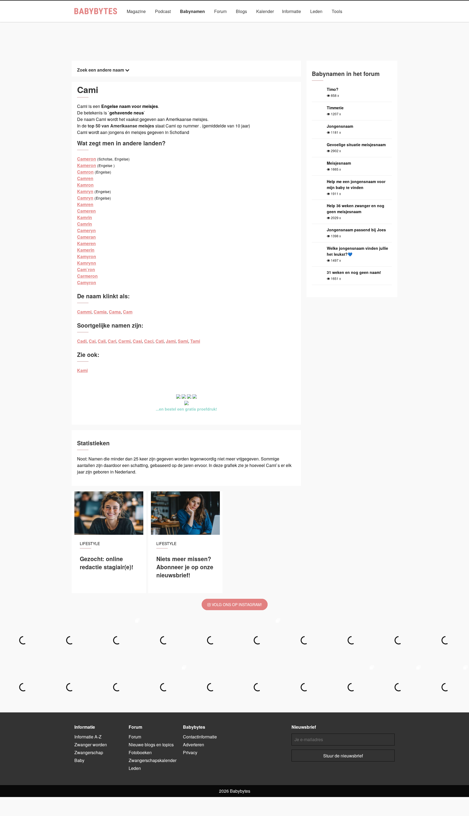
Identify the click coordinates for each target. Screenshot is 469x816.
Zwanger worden (90, 744)
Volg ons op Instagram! (236, 604)
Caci (148, 341)
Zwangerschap (88, 752)
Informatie (291, 11)
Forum (220, 11)
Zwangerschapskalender (152, 760)
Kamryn (85, 191)
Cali (102, 341)
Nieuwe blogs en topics (151, 744)
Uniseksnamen (250, 23)
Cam (127, 312)
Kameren (86, 243)
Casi (137, 341)
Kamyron (86, 256)
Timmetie (335, 107)
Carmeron (87, 276)
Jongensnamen (177, 23)
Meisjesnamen (213, 23)
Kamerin (85, 250)
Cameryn (86, 230)
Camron (85, 172)
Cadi (82, 341)
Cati (160, 341)
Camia (100, 312)
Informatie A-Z (88, 737)
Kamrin (84, 217)
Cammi (84, 312)
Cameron (86, 159)
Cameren (86, 211)
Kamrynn (86, 263)
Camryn (85, 198)
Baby (79, 760)
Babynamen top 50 (288, 23)
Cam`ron (86, 269)
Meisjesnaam (339, 163)
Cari (112, 341)
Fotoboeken (140, 752)
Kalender (265, 11)
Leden (316, 11)
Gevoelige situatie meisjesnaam (356, 144)
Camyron (86, 282)
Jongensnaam (340, 126)
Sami (183, 341)
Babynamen (192, 11)
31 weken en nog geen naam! (354, 272)
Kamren (85, 204)
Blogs (241, 11)
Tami (195, 341)
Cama (115, 312)
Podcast (163, 11)
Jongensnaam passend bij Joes (356, 229)
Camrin (84, 224)
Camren (85, 178)
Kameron (86, 165)
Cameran (86, 237)
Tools (337, 11)
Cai (92, 341)
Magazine (136, 11)
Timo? (332, 89)
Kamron (85, 185)
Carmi (124, 341)
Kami (82, 370)
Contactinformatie (200, 737)
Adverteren (193, 744)
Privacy (190, 752)
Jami (171, 341)
